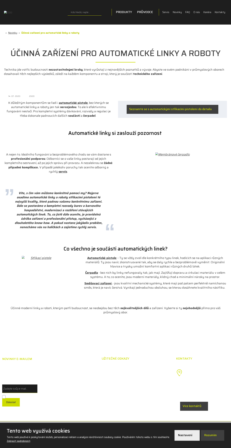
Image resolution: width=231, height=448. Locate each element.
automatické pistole (73, 102)
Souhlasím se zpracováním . (22, 396)
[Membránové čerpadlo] (172, 154)
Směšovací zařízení (98, 283)
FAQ (187, 12)
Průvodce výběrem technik (99, 367)
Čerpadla (91, 272)
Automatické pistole (102, 258)
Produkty (124, 12)
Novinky (177, 12)
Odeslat (11, 402)
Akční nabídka (138, 367)
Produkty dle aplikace (95, 374)
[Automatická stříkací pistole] (39, 258)
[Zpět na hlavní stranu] (21, 12)
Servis (165, 12)
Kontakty (220, 12)
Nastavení (185, 435)
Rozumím (210, 435)
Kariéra (207, 12)
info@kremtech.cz (199, 392)
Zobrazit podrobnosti (18, 441)
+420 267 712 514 (199, 385)
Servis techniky (139, 381)
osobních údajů (40, 396)
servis (63, 171)
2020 (31, 96)
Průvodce (145, 12)
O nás (196, 12)
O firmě (134, 389)
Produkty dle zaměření (96, 381)
